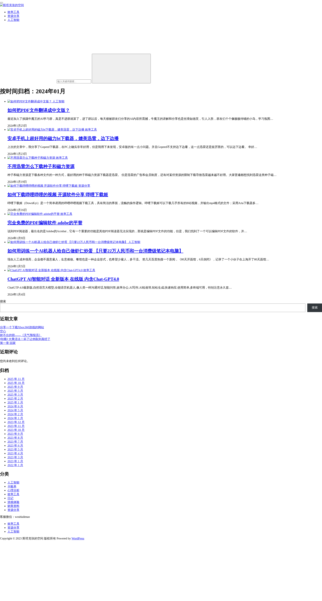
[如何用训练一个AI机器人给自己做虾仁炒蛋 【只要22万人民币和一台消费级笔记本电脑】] (67, 242)
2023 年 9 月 (15, 433)
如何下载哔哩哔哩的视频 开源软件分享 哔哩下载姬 (57, 194)
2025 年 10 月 (16, 382)
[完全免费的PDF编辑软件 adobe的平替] (33, 213)
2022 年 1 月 (15, 465)
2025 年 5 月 (15, 390)
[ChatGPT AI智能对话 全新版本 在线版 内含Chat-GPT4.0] (45, 270)
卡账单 (11, 486)
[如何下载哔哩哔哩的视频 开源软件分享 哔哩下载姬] (42, 185)
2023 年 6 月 (15, 445)
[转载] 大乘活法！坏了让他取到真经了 (25, 339)
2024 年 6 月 (15, 406)
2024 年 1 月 (15, 418)
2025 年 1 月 (15, 402)
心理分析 (13, 490)
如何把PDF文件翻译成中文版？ (38, 110)
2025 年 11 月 (16, 379)
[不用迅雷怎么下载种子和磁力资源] (31, 157)
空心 (3, 331)
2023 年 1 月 (15, 461)
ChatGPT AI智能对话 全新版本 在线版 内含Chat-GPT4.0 (63, 279)
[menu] (1, 2)
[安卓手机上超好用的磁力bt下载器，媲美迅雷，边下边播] (46, 129)
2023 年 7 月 (15, 441)
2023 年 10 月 (16, 429)
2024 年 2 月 (15, 414)
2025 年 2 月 (15, 398)
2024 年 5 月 (15, 410)
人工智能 (13, 19)
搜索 (3, 301)
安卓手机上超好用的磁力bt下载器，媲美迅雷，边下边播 (63, 138)
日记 (10, 498)
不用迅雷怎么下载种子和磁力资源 (41, 166)
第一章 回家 (8, 343)
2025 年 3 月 (15, 394)
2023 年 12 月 (16, 422)
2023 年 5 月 (15, 449)
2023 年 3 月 (15, 457)
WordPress (78, 538)
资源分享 (13, 16)
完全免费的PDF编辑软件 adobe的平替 (44, 222)
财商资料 (13, 506)
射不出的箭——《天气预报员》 (21, 335)
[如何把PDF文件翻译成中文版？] (30, 101)
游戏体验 (13, 502)
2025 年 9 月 (15, 386)
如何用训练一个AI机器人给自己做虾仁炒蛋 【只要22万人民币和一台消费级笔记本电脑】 (95, 250)
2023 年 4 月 (15, 453)
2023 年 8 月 (15, 437)
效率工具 (13, 12)
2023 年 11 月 (16, 426)
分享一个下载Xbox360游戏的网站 (22, 327)
